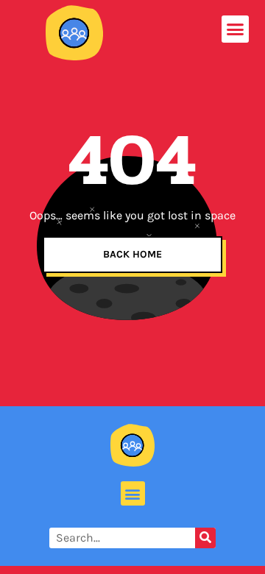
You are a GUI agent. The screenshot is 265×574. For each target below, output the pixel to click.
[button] (236, 29)
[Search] (205, 538)
